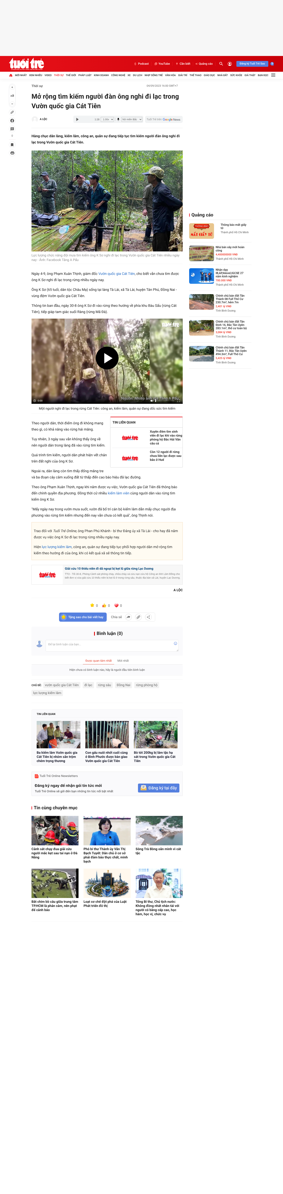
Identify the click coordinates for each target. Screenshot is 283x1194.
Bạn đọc (263, 75)
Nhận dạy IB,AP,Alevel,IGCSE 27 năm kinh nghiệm (229, 273)
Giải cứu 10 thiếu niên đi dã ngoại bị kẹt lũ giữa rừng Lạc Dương (109, 568)
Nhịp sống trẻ (154, 75)
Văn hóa (170, 75)
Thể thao (195, 75)
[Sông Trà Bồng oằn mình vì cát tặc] (159, 830)
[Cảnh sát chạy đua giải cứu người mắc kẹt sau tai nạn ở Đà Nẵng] (55, 830)
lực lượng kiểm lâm (57, 547)
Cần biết (185, 64)
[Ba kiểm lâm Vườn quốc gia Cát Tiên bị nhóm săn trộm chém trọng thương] (58, 734)
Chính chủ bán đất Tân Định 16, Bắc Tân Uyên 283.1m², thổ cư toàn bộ (231, 325)
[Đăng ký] (158, 788)
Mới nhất (21, 75)
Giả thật (249, 75)
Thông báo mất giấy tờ (233, 226)
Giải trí (182, 75)
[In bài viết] (12, 153)
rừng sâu (104, 685)
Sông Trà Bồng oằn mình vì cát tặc (158, 851)
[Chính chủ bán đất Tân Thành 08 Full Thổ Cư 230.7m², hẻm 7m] (201, 302)
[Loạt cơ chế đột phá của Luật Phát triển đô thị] (107, 883)
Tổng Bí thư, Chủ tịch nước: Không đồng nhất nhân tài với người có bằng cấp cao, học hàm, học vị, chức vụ (157, 908)
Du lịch (137, 75)
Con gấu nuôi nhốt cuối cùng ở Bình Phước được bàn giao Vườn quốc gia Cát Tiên (106, 757)
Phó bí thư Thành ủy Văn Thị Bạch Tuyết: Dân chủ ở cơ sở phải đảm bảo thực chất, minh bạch (105, 855)
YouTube (164, 64)
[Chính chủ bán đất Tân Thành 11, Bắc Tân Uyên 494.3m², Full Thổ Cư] (201, 354)
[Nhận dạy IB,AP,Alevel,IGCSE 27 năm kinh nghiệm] (201, 276)
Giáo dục (209, 75)
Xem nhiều (35, 75)
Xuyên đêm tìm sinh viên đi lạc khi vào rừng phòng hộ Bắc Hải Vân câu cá (166, 437)
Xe (129, 75)
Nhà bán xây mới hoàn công (230, 249)
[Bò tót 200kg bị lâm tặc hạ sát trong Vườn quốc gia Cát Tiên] (156, 734)
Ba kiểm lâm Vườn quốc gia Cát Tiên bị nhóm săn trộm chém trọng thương (57, 757)
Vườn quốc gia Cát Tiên (116, 274)
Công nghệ (118, 75)
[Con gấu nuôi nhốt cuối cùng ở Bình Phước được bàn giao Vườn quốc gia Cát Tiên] (107, 734)
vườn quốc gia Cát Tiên (62, 685)
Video (48, 75)
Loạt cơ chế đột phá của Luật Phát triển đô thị (105, 904)
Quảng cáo (206, 64)
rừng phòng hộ (146, 685)
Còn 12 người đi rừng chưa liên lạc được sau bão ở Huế (165, 456)
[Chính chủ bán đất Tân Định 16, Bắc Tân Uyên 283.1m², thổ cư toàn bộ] (201, 328)
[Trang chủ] (11, 75)
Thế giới (71, 75)
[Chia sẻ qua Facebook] (128, 617)
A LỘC (43, 119)
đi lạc (88, 685)
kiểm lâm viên (118, 493)
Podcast (143, 64)
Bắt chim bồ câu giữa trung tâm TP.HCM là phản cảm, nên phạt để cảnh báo (54, 906)
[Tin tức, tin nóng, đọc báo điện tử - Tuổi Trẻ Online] (26, 64)
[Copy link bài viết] (138, 617)
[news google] (164, 119)
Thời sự (58, 75)
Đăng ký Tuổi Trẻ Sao (252, 63)
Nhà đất (222, 75)
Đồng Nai (123, 685)
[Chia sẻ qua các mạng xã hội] (148, 617)
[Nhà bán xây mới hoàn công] (201, 253)
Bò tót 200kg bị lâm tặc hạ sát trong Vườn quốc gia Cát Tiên (154, 757)
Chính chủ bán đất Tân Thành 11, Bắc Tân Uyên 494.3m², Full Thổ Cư (231, 351)
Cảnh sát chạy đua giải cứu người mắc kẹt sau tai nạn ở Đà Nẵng (54, 853)
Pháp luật (85, 75)
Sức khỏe (236, 75)
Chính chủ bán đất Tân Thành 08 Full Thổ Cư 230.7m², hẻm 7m (230, 299)
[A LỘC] (34, 119)
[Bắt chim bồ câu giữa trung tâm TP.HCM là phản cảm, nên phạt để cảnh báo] (55, 883)
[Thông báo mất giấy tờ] (201, 231)
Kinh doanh (101, 75)
